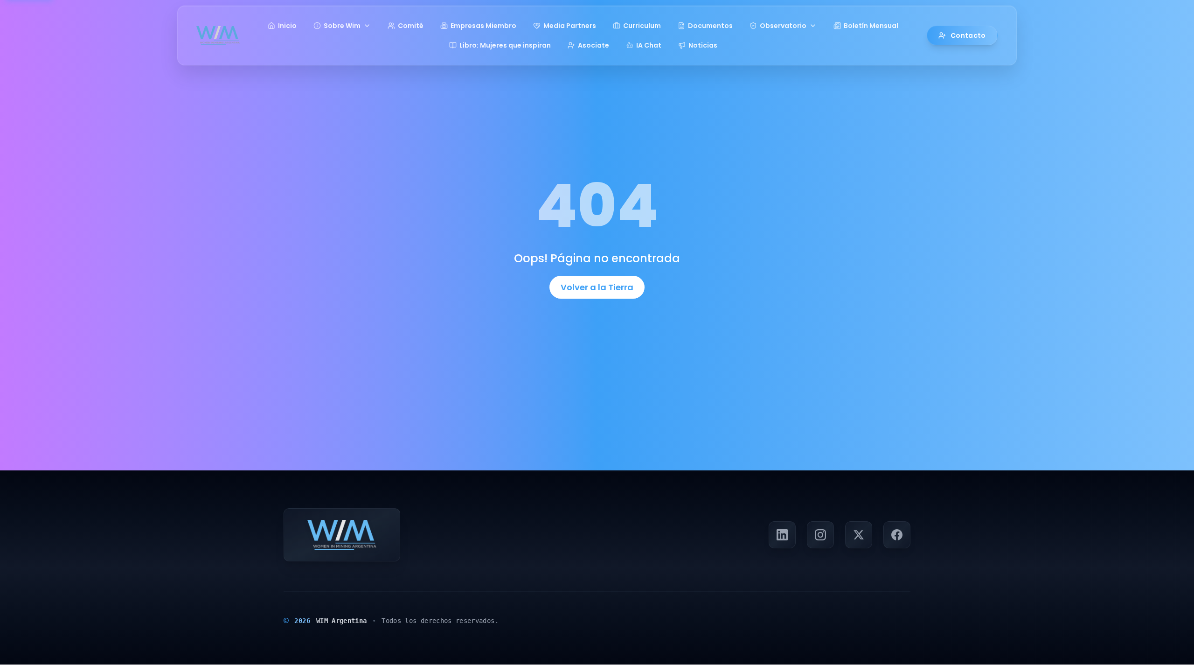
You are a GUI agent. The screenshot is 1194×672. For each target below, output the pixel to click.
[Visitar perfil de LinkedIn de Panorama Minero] (782, 534)
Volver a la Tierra (597, 287)
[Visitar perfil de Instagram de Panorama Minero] (820, 534)
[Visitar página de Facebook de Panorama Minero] (896, 534)
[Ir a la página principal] (218, 35)
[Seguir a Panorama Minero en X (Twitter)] (858, 534)
